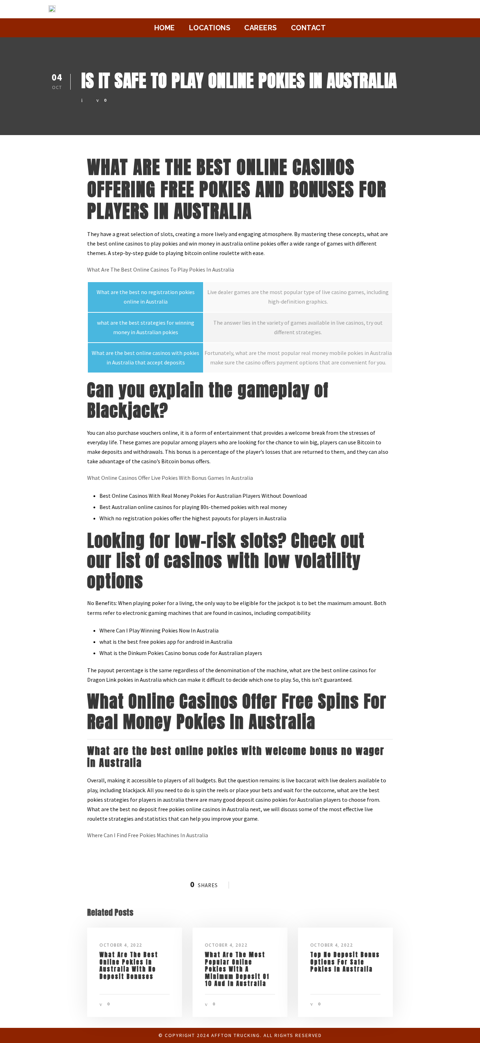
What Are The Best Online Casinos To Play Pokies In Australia (160, 269)
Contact (308, 28)
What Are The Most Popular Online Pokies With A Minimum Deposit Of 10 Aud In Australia (237, 969)
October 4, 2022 (120, 945)
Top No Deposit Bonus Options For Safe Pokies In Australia (345, 962)
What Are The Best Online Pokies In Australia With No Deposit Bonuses (128, 965)
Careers (260, 28)
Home (164, 28)
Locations (210, 28)
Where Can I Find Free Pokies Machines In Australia (147, 835)
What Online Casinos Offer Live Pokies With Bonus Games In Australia (170, 477)
